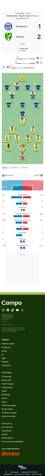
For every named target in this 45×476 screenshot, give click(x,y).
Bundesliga (6, 395)
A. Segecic (13, 68)
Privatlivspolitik (7, 438)
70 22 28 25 (33, 472)
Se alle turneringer (9, 416)
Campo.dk (4, 314)
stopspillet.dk (8, 474)
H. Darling (19, 59)
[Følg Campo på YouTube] (17, 310)
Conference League (9, 413)
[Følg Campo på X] (22, 310)
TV (3, 355)
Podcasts (5, 362)
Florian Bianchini (28, 68)
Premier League (8, 384)
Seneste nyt (6, 347)
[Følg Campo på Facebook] (8, 310)
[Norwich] (22, 36)
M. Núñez (32, 59)
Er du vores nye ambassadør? (12, 442)
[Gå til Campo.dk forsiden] (12, 306)
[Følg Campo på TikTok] (12, 310)
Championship (7, 387)
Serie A (4, 398)
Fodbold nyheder (8, 344)
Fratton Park (24, 48)
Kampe (4, 351)
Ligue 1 (4, 402)
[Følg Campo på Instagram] (3, 310)
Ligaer (4, 358)
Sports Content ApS (7, 316)
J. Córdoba (31, 63)
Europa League (7, 409)
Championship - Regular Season (19, 16)
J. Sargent (18, 63)
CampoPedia (6, 431)
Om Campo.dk (7, 427)
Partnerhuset (11, 329)
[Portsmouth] (22, 26)
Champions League (9, 405)
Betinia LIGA (6, 380)
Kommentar (6, 365)
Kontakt (5, 434)
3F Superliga (6, 377)
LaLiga (4, 391)
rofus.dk (27, 474)
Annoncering (6, 423)
